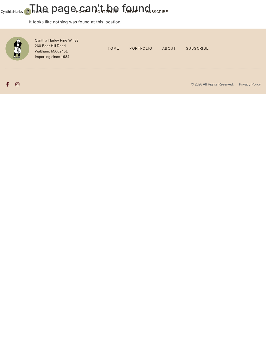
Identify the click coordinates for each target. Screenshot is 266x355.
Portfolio (106, 12)
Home (81, 12)
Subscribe (157, 12)
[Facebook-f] (7, 84)
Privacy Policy (250, 84)
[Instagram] (17, 84)
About (131, 12)
